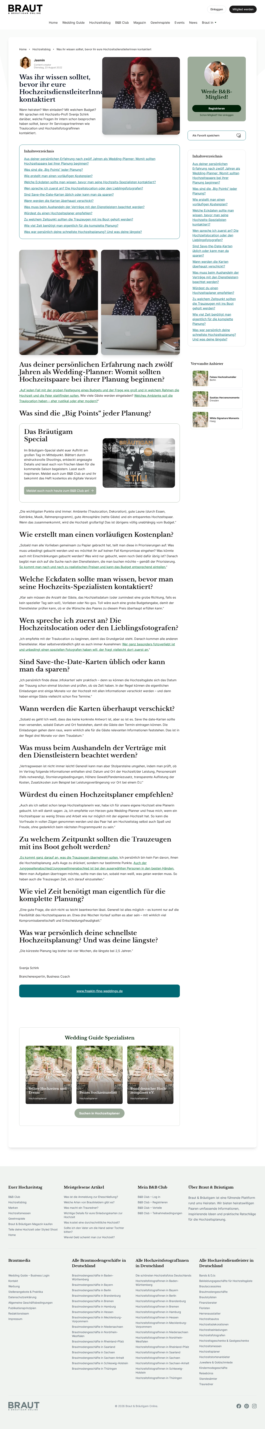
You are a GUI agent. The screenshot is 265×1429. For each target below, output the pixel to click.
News (193, 22)
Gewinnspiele (160, 22)
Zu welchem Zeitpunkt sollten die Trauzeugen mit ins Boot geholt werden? (78, 219)
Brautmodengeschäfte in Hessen (92, 1312)
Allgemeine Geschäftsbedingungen (30, 1302)
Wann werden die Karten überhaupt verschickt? (59, 201)
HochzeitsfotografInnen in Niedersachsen (162, 1332)
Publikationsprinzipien (22, 1308)
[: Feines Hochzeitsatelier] (99, 1075)
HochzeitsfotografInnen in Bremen (157, 1306)
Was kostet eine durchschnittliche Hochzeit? (92, 1222)
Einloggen (216, 9)
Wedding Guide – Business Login (28, 1275)
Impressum (15, 1319)
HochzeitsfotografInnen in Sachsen (158, 1358)
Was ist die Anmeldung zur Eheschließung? (91, 1197)
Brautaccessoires (210, 1286)
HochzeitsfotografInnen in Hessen (157, 1317)
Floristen (204, 1308)
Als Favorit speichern (205, 135)
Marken (13, 1207)
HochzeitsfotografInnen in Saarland (158, 1352)
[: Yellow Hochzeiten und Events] (49, 1075)
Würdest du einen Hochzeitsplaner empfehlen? (58, 213)
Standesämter (208, 1378)
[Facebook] (238, 1406)
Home (53, 22)
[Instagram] (254, 1406)
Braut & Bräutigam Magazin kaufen (30, 1224)
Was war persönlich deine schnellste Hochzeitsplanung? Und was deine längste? (83, 232)
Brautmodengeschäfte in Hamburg (94, 1306)
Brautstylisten (208, 1297)
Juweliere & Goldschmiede (216, 1362)
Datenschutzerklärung (22, 1297)
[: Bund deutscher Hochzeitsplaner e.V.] (150, 1075)
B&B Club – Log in (149, 1197)
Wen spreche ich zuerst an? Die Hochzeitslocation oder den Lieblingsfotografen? (83, 188)
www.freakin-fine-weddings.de (99, 991)
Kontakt (13, 1281)
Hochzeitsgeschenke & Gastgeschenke (224, 1340)
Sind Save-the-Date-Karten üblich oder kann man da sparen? (69, 194)
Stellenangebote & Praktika (25, 1292)
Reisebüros (206, 1373)
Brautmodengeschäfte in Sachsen (93, 1352)
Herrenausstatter (210, 1313)
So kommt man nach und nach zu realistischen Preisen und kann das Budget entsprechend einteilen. (92, 567)
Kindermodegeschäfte (213, 1368)
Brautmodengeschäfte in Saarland (93, 1347)
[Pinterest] (246, 1406)
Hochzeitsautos (209, 1319)
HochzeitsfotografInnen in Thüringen (159, 1378)
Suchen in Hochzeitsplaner (99, 1113)
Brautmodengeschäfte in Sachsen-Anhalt (98, 1358)
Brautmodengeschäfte (213, 1292)
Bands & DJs (207, 1275)
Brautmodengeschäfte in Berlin (91, 1290)
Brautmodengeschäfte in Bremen (93, 1301)
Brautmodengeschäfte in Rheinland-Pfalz (98, 1341)
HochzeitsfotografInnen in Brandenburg (161, 1301)
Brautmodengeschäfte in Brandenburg (96, 1295)
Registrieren (217, 108)
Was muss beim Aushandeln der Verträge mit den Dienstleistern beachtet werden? (84, 207)
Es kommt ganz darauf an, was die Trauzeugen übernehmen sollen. (69, 857)
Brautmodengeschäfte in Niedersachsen (97, 1326)
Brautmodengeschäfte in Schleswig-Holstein (100, 1363)
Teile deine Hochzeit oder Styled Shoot (33, 1229)
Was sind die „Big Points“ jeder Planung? (53, 169)
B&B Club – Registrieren (153, 1202)
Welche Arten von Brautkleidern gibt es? (89, 1202)
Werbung (14, 1286)
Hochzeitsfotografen (212, 1335)
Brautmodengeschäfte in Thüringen (94, 1368)
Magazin (139, 22)
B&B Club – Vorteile (150, 1207)
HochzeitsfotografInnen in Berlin (156, 1295)
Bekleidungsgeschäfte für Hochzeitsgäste (225, 1281)
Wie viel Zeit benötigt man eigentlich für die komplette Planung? (71, 225)
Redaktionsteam (18, 1313)
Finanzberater (208, 1302)
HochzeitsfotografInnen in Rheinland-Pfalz (162, 1347)
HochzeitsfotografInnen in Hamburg (158, 1312)
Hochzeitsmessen (19, 1213)
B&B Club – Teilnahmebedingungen (160, 1213)
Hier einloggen (226, 115)
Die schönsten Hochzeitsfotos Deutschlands (163, 1275)
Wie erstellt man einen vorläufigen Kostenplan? (58, 176)
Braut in (207, 22)
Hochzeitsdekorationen (214, 1324)
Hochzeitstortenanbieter (214, 1357)
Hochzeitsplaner (209, 1351)
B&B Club (122, 22)
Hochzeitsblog (100, 22)
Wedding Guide (73, 22)
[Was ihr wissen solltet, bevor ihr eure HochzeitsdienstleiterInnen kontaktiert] (25, 9)
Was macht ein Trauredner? (81, 1207)
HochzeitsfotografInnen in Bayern (157, 1290)
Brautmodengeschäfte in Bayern (92, 1285)
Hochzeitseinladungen (213, 1330)
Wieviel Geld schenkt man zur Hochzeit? (89, 1237)
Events (179, 22)
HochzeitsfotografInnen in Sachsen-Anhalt (162, 1363)
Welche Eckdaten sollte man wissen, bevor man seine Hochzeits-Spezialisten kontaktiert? (90, 182)
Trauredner (206, 1384)
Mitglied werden (243, 9)
